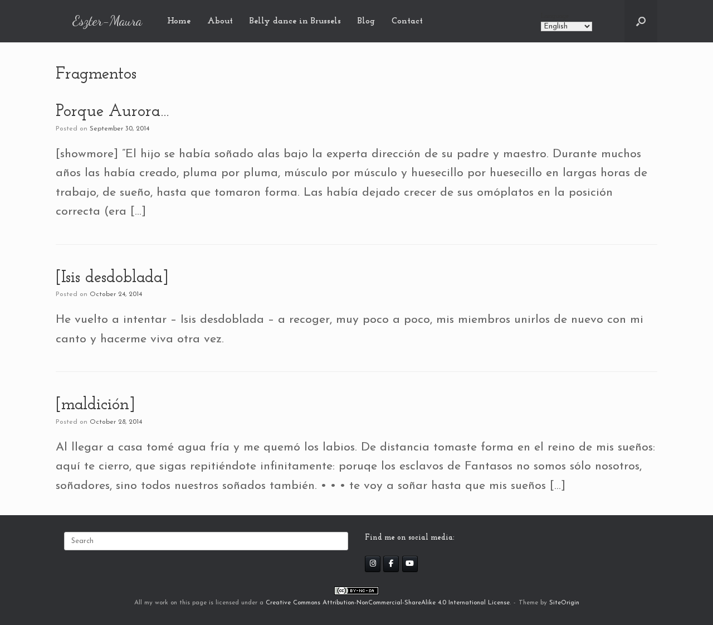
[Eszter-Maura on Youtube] (410, 564)
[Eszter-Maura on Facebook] (391, 564)
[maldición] (95, 405)
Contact (407, 21)
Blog (366, 21)
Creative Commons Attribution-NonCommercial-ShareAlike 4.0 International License (388, 602)
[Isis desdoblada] (112, 278)
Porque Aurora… (112, 111)
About (220, 21)
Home (179, 21)
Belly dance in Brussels (295, 21)
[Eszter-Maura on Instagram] (372, 564)
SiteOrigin (564, 602)
